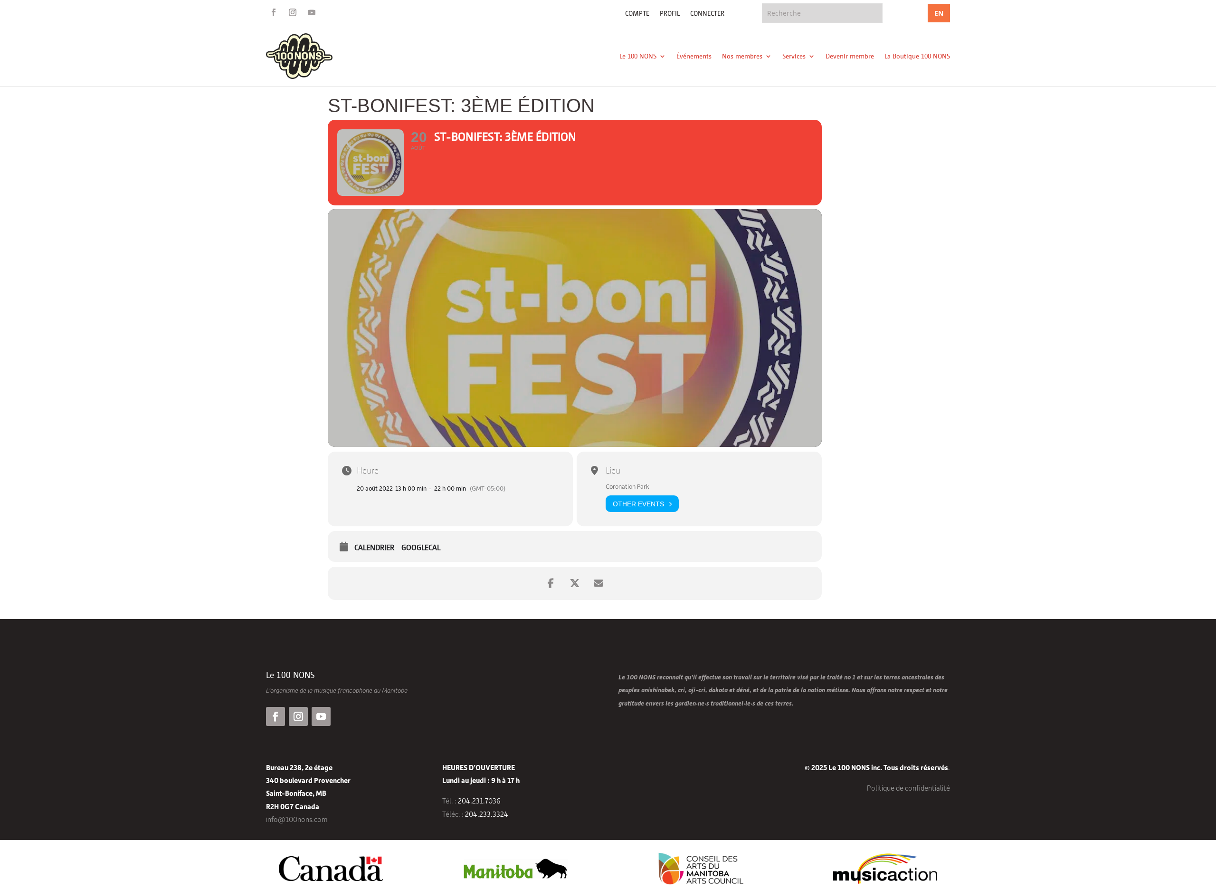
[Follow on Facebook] (273, 12)
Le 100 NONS (637, 56)
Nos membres (742, 56)
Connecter (707, 13)
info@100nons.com (297, 819)
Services (794, 56)
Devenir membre (850, 56)
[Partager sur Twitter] (575, 583)
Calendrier (374, 547)
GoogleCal (420, 547)
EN (938, 13)
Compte (637, 13)
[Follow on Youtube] (311, 12)
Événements (694, 56)
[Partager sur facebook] (551, 583)
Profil (670, 13)
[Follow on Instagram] (292, 12)
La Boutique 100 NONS (917, 56)
